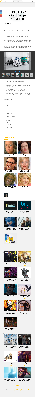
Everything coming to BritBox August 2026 (24, 212)
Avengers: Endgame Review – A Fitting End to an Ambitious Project (24, 347)
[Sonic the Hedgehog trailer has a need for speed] (10, 339)
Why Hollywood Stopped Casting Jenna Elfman (24, 187)
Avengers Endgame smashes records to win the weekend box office (10, 379)
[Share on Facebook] (1, 11)
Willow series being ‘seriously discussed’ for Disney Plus (24, 263)
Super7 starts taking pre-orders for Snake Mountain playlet (10, 279)
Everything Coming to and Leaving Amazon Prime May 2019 (24, 296)
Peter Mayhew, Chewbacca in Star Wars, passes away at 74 (10, 263)
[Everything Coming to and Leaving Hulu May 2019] (10, 322)
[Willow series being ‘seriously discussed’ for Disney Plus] (24, 256)
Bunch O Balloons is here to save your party (10, 245)
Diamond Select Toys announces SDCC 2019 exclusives (25, 279)
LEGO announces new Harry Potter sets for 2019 (10, 363)
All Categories (19, 390)
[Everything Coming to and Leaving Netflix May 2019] (24, 356)
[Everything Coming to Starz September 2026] (10, 205)
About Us (21, 389)
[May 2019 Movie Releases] (10, 289)
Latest (17, 385)
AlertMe (5, 129)
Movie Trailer (6, 335)
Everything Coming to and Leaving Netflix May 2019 (24, 363)
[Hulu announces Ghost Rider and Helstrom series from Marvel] (10, 305)
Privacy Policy (28, 389)
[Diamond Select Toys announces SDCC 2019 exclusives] (24, 272)
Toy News (10, 365)
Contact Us (24, 389)
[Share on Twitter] (1, 13)
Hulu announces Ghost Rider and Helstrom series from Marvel (10, 312)
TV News (25, 265)
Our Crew (17, 389)
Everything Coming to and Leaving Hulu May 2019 (10, 329)
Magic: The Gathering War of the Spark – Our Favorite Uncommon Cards (24, 380)
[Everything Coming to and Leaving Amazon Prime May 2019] (24, 289)
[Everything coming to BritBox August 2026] (24, 205)
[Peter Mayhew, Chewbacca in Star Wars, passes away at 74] (10, 256)
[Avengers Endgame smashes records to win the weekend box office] (10, 372)
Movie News (10, 231)
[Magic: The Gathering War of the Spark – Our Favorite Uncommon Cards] (24, 372)
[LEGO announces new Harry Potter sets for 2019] (10, 356)
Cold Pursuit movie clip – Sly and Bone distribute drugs (24, 229)
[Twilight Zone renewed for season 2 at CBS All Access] (24, 305)
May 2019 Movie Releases (10, 295)
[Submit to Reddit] (1, 14)
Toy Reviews (10, 247)
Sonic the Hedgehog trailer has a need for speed (10, 347)
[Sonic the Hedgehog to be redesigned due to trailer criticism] (10, 222)
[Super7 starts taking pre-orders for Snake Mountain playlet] (10, 272)
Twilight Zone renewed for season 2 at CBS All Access (24, 312)
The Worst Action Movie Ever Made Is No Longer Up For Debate (10, 187)
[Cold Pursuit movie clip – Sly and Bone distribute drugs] (24, 222)
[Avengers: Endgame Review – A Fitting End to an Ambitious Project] (24, 339)
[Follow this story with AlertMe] (1, 16)
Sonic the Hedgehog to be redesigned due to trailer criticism (10, 229)
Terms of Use (15, 390)
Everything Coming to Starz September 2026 (10, 212)
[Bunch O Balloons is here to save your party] (10, 238)
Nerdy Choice (21, 335)
